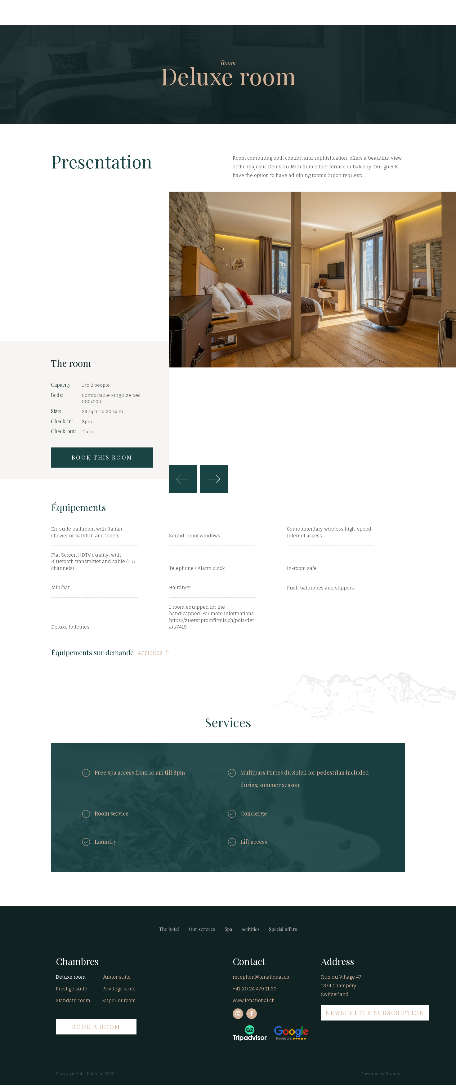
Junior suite (116, 977)
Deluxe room (71, 977)
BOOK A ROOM (96, 1026)
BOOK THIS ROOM (102, 457)
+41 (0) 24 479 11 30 (255, 989)
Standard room (73, 1000)
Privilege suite (119, 989)
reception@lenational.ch (261, 977)
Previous (183, 479)
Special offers (283, 929)
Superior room (119, 1000)
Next (214, 479)
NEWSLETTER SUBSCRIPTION (375, 1012)
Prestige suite (71, 989)
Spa (228, 929)
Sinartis (392, 1073)
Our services (202, 929)
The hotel (169, 929)
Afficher (150, 653)
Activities (250, 929)
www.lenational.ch (254, 1000)
